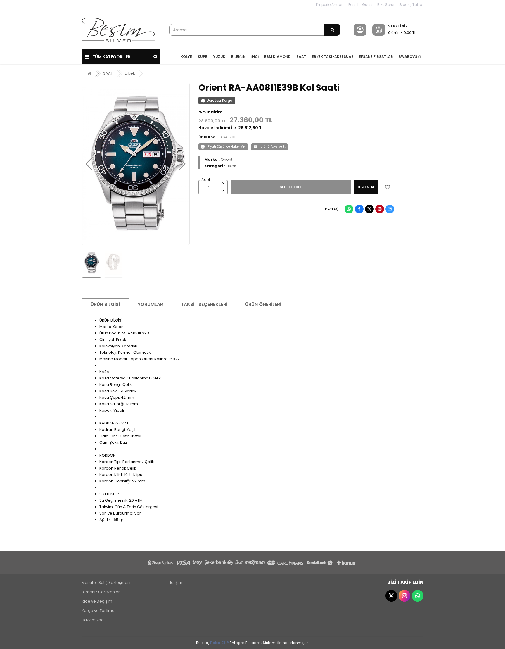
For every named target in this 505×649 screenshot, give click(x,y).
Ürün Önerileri (263, 304)
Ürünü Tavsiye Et (273, 146)
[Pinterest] (379, 209)
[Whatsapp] (349, 209)
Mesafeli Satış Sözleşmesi (106, 582)
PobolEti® (219, 642)
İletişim (175, 582)
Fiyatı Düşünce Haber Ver (227, 146)
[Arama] (332, 30)
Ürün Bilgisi (105, 304)
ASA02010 (229, 136)
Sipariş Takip (410, 4)
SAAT (108, 73)
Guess (367, 4)
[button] (89, 164)
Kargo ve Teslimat (99, 610)
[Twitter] (369, 209)
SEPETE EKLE (291, 187)
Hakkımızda (93, 620)
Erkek (130, 73)
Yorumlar (150, 304)
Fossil (353, 4)
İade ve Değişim (97, 601)
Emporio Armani (330, 4)
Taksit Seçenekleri (204, 304)
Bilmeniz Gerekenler (101, 592)
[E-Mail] (389, 209)
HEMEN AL (366, 187)
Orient (226, 159)
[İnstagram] (404, 596)
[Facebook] (359, 209)
